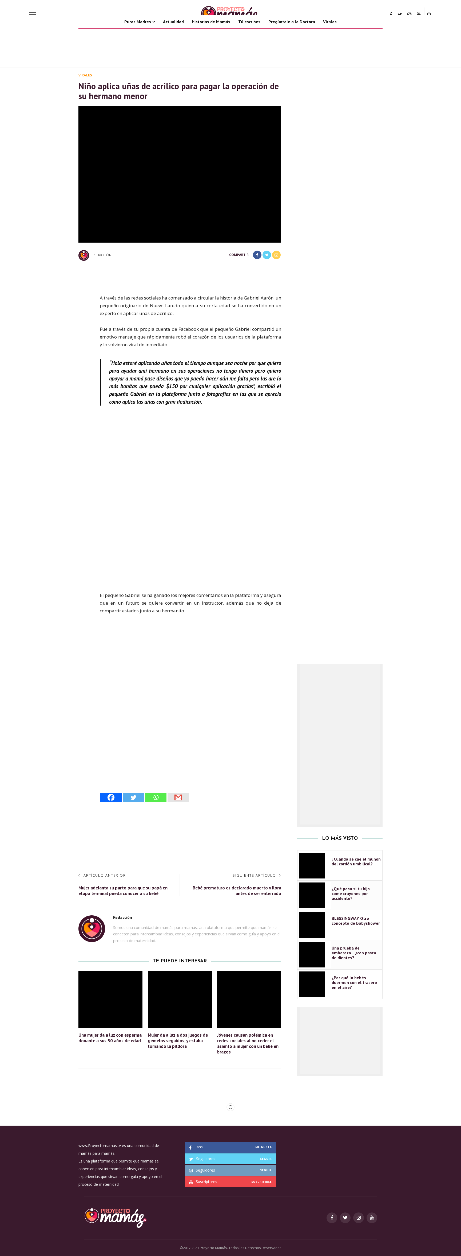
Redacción (102, 254)
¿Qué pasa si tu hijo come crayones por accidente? (351, 893)
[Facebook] (111, 797)
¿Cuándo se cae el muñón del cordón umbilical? (356, 861)
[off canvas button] (32, 14)
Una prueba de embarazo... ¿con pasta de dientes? (354, 952)
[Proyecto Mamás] (115, 1217)
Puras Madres (137, 21)
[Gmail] (178, 797)
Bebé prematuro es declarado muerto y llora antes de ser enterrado (237, 890)
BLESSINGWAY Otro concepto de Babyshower (356, 921)
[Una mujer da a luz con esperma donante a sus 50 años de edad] (110, 999)
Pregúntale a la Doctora (291, 21)
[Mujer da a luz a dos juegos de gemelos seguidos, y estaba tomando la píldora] (180, 999)
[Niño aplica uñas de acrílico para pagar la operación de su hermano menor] (179, 174)
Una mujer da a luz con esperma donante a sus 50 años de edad (110, 1038)
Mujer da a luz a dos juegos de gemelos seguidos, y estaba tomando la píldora (178, 1040)
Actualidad (173, 21)
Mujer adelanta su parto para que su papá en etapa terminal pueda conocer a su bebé (123, 890)
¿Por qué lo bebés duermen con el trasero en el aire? (354, 982)
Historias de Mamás (211, 21)
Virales (330, 21)
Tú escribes (249, 21)
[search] (429, 14)
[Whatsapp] (155, 797)
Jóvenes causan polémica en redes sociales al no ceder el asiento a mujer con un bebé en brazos (248, 1043)
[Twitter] (133, 797)
